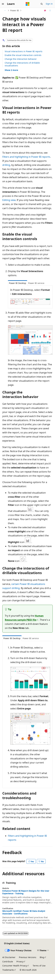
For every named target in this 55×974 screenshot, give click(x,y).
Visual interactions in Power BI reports (23, 51)
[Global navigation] (3, 4)
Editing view (9, 200)
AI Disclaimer (8, 957)
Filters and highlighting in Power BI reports (26, 156)
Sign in (49, 3)
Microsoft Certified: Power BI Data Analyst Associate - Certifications (23, 912)
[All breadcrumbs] (4, 10)
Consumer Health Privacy (14, 965)
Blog (42, 957)
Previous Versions (27, 957)
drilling (6, 165)
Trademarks (8, 969)
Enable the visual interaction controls (23, 55)
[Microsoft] (27, 4)
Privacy (19, 961)
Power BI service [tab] (36, 283)
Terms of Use (39, 965)
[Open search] (42, 4)
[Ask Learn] (45, 10)
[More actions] (50, 10)
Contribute (7, 961)
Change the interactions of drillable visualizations (22, 64)
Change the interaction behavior (21, 59)
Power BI (14, 10)
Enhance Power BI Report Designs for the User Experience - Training (25, 892)
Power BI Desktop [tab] (17, 283)
